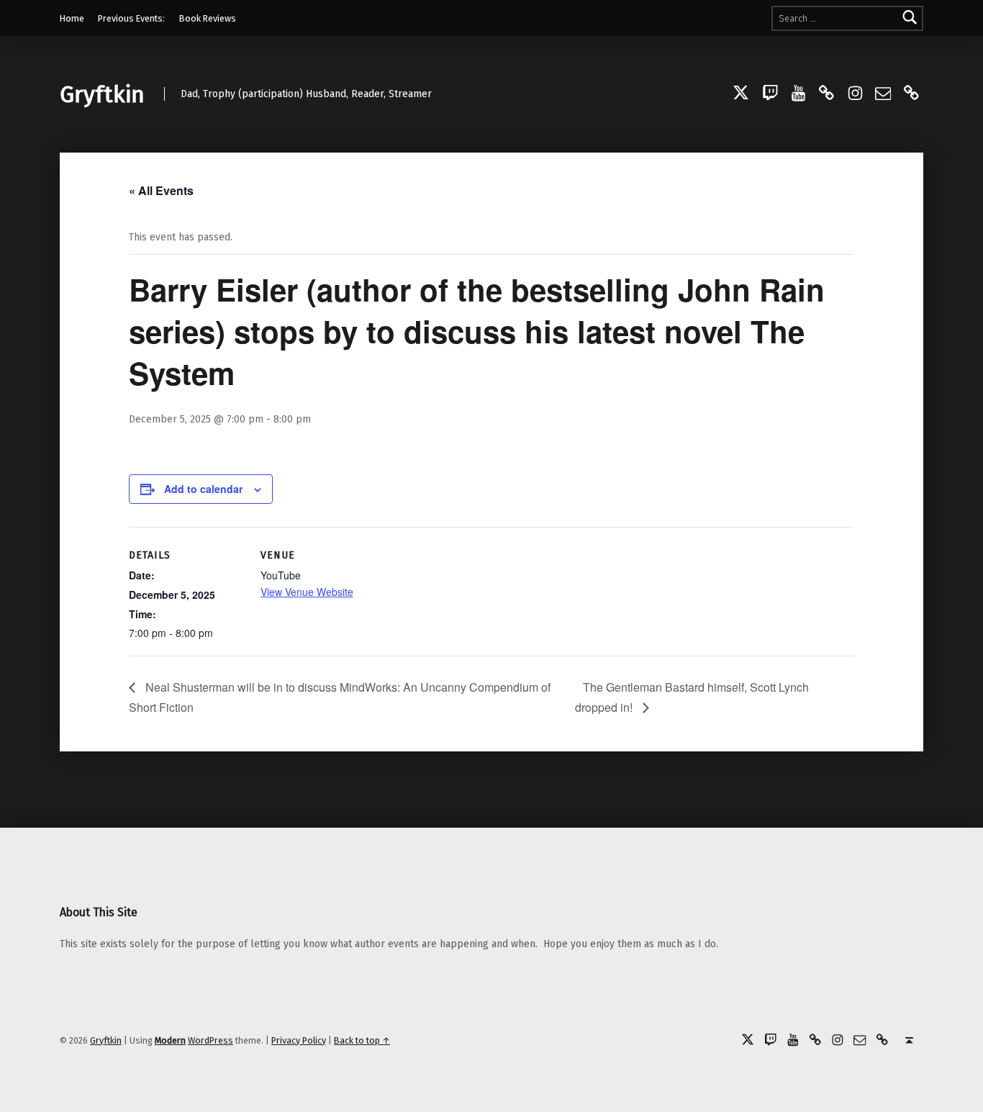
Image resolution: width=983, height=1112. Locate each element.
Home (72, 18)
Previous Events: (131, 18)
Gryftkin (102, 94)
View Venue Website (307, 591)
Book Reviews (207, 18)
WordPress (210, 1040)
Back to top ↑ (362, 1040)
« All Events (161, 190)
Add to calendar (203, 489)
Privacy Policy (298, 1040)
